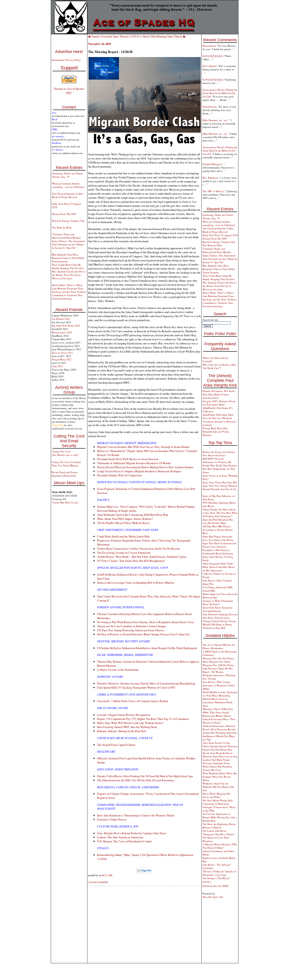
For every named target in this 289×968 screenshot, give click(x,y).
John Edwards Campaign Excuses (220, 614)
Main (146, 36)
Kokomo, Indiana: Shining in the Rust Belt (121, 731)
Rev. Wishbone (210, 177)
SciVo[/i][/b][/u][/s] (213, 56)
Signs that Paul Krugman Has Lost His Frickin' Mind (218, 521)
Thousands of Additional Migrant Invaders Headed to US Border (134, 463)
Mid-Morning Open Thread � (168, 36)
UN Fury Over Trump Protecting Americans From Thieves (130, 630)
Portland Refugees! (212, 164)
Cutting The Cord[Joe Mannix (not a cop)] (65, 453)
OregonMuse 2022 (62, 359)
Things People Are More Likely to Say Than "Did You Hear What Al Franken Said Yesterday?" (220, 513)
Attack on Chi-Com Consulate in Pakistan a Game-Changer (131, 626)
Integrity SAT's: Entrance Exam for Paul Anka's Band (219, 402)
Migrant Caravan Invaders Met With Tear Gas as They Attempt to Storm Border (143, 447)
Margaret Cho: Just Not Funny (218, 658)
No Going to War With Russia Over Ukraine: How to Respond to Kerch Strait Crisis (145, 622)
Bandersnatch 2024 (62, 332)
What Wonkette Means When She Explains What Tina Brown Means (220, 777)
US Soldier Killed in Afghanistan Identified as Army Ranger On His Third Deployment (147, 648)
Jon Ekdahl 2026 (61, 318)
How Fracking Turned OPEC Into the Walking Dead (127, 727)
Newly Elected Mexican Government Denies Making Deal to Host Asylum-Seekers (145, 467)
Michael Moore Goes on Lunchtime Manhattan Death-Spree (218, 702)
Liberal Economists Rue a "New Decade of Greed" (219, 720)
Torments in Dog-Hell (214, 627)
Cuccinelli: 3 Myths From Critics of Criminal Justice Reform (132, 701)
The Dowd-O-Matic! (213, 847)
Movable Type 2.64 (213, 897)
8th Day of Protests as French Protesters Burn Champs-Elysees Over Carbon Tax (143, 634)
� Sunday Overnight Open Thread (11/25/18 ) (114, 36)
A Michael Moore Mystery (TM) (220, 844)
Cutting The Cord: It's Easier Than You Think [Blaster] (66, 463)
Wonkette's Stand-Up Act (215, 783)
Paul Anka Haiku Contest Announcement (216, 396)
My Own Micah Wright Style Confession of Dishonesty (218, 802)
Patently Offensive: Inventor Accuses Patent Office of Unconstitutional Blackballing (146, 683)
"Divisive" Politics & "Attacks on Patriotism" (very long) (219, 873)
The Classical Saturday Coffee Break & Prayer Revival (67, 195)
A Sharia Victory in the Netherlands (118, 670)
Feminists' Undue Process (112, 819)
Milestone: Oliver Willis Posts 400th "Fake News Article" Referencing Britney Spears (218, 712)
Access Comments (98, 882)
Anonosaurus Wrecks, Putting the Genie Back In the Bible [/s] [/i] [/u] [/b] (220, 93)
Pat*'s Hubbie (210, 66)
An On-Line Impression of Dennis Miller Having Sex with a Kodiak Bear (220, 817)
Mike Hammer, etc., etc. (215, 120)
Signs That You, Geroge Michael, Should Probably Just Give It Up (220, 487)
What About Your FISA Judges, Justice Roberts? (125, 519)
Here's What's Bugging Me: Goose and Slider (217, 795)
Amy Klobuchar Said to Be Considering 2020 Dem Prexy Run (132, 515)
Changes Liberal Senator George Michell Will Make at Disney (219, 622)
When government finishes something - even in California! (68, 185)
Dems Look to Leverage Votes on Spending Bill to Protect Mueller (135, 583)
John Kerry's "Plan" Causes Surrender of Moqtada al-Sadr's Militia (219, 685)
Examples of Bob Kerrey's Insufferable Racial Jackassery (218, 551)
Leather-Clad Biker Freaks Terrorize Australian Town (216, 761)
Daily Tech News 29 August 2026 (220, 235)
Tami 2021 (57, 366)
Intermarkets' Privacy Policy (66, 60)
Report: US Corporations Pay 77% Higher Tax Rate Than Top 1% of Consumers (143, 719)
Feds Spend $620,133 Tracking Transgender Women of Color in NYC (136, 687)
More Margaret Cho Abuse (217, 661)
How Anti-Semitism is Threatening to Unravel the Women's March (135, 815)
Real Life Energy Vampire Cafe (68, 220)
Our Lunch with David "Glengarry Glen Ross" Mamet (218, 832)
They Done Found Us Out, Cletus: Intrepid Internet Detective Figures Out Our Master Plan (220, 746)
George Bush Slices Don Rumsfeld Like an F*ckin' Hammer (216, 431)
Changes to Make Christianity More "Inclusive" (218, 602)
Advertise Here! (69, 51)
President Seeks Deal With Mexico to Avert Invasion (127, 459)
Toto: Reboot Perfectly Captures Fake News (131, 833)
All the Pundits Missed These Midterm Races (123, 523)
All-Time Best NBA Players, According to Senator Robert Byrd (218, 530)
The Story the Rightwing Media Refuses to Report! (219, 825)
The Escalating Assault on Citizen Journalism (123, 553)
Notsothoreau (210, 106)
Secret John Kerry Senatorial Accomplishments (217, 609)
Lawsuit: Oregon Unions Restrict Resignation (123, 715)
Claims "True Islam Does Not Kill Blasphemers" (131, 561)
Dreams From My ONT (64, 214)
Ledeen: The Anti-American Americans (120, 837)
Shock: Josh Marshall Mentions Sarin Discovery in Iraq (220, 754)
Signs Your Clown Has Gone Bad (220, 482)
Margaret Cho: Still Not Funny (218, 665)
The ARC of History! (213, 191)
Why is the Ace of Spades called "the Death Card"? (219, 366)
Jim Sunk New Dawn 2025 (66, 325)
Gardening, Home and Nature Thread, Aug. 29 (67, 175)
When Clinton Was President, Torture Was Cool (218, 768)
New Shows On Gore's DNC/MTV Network (214, 457)
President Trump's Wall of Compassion (119, 475)
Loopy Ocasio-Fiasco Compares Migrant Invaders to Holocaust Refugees (139, 471)
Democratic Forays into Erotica (219, 452)
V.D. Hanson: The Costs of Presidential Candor (124, 841)
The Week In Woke (62, 227)
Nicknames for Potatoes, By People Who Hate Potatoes (220, 463)
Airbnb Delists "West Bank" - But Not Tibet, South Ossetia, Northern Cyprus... (142, 557)
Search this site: (211, 319)
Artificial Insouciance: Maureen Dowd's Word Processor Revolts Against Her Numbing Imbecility (220, 729)
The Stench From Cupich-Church (116, 745)
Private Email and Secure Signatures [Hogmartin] (64, 473)
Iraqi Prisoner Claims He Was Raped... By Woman (218, 670)
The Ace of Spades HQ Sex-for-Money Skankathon (219, 646)
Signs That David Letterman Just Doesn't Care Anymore (219, 545)
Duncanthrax (209, 45)
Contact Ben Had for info (65, 502)
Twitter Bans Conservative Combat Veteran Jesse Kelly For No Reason (138, 548)
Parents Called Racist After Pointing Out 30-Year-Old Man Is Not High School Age (145, 776)
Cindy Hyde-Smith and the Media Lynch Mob (123, 536)
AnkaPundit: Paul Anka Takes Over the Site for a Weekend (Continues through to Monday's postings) (219, 419)
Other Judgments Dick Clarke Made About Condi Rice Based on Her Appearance (219, 567)
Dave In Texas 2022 (62, 352)
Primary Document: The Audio (219, 391)
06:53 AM (106, 875)
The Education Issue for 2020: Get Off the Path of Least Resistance (136, 780)
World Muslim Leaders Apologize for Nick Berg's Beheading (220, 693)
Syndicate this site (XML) (216, 885)
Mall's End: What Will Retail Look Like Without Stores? (130, 723)
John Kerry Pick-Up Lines (216, 617)
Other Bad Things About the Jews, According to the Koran (218, 538)
